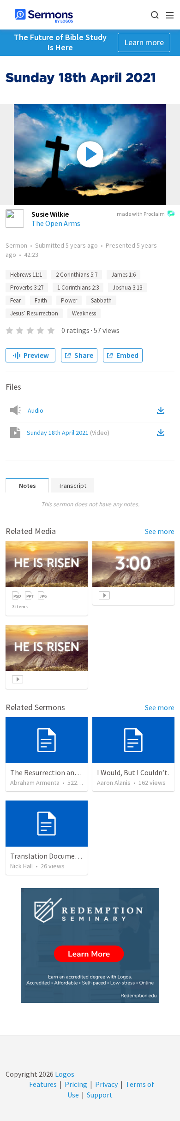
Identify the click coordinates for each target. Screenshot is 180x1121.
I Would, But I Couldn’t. (133, 772)
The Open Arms (55, 223)
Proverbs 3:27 (26, 287)
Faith (41, 300)
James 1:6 (123, 275)
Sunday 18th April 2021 (68, 432)
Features (43, 1084)
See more (159, 531)
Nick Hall (21, 866)
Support (100, 1094)
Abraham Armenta (35, 782)
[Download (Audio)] (162, 410)
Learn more (144, 42)
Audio (35, 410)
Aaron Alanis (114, 782)
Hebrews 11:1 (26, 275)
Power (69, 300)
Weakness (84, 313)
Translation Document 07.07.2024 (63, 855)
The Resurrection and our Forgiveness (69, 772)
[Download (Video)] (162, 432)
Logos (64, 1074)
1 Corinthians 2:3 (78, 287)
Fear (15, 300)
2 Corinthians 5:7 (76, 275)
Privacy (106, 1084)
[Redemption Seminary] (90, 945)
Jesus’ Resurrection (34, 313)
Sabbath (101, 300)
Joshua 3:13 (127, 287)
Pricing (76, 1084)
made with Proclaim (141, 213)
